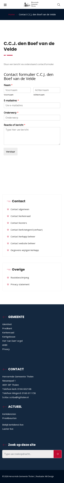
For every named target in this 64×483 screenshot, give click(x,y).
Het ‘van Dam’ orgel (12, 340)
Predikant (7, 328)
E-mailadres (11, 100)
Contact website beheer (23, 243)
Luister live (7, 428)
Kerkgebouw (8, 336)
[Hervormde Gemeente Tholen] (32, 4)
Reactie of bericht (14, 125)
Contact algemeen (20, 209)
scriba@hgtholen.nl (19, 397)
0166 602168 (24, 388)
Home (11, 14)
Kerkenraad (8, 332)
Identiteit (7, 324)
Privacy (6, 349)
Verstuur (10, 151)
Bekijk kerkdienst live (13, 424)
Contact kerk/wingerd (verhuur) (27, 229)
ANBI (4, 344)
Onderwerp (11, 112)
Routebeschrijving (20, 277)
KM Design (49, 476)
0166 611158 (29, 393)
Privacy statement (20, 284)
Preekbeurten (9, 418)
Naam (8, 85)
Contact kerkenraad (21, 216)
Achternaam (39, 94)
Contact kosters (19, 222)
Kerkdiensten (9, 413)
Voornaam (8, 94)
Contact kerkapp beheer (23, 236)
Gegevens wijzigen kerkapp (25, 250)
